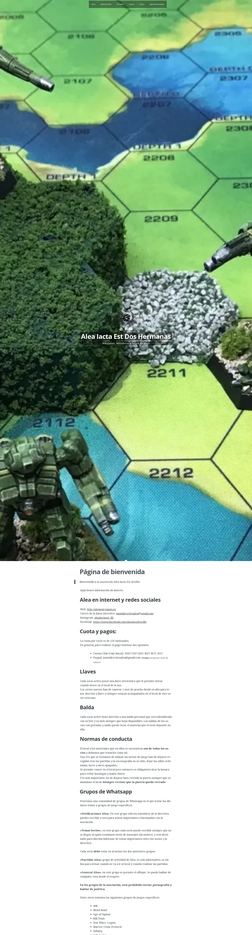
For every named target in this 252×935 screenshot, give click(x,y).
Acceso (131, 4)
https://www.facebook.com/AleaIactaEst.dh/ (120, 622)
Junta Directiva (106, 4)
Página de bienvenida (112, 571)
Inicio (93, 4)
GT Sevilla (120, 4)
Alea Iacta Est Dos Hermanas (126, 336)
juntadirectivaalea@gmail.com (134, 613)
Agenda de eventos (157, 4)
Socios (142, 4)
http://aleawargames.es (101, 609)
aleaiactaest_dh (104, 617)
